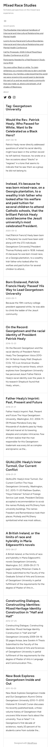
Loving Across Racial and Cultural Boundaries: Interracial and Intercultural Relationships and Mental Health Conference (23, 44)
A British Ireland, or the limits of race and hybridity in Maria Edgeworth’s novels (23, 539)
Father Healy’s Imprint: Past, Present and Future (24, 400)
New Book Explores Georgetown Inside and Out (23, 680)
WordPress (32, 743)
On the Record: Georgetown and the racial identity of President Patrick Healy (25, 333)
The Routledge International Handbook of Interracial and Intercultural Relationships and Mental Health (23, 33)
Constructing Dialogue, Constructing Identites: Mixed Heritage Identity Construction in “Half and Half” (24, 608)
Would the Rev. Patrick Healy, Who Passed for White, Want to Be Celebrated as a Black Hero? (22, 127)
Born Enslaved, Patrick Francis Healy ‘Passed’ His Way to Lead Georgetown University (25, 288)
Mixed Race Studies (19, 5)
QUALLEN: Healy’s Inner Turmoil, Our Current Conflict (23, 466)
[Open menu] (5, 21)
